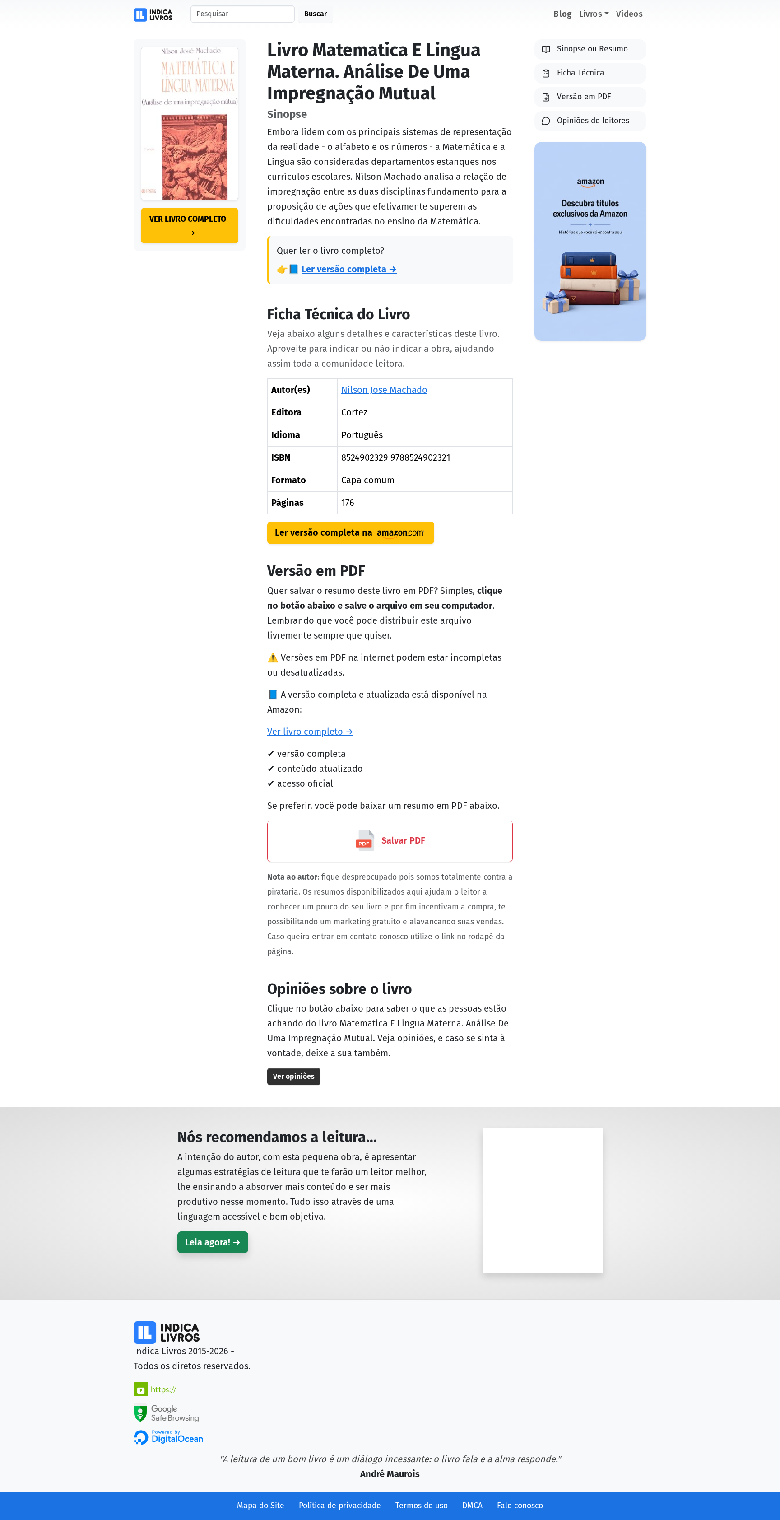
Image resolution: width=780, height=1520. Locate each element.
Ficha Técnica (580, 73)
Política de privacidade (340, 1506)
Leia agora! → (213, 1242)
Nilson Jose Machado (384, 389)
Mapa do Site (260, 1506)
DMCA (472, 1506)
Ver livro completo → (310, 731)
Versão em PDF (584, 97)
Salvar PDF (402, 840)
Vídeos (629, 14)
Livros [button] (590, 14)
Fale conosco (520, 1506)
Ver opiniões (294, 1076)
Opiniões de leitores (593, 121)
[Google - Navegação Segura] (166, 1412)
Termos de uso (421, 1506)
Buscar (315, 13)
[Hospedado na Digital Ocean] (168, 1436)
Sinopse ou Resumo (592, 49)
